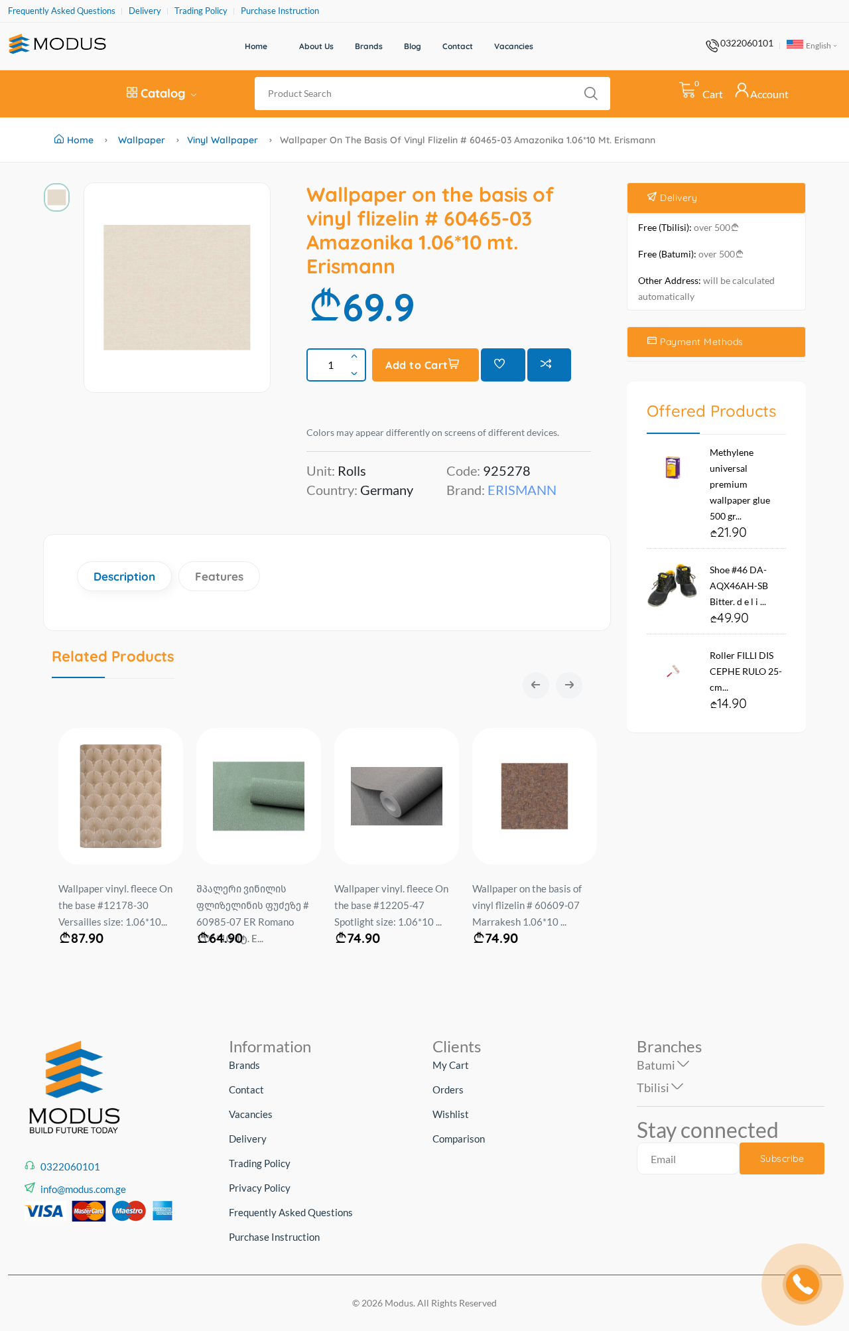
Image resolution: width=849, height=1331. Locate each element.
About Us (316, 46)
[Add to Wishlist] (503, 365)
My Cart (450, 1065)
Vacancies (513, 46)
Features (219, 576)
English (817, 45)
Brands (369, 46)
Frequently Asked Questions (61, 11)
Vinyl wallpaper (222, 140)
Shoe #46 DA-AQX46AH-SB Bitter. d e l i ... (739, 585)
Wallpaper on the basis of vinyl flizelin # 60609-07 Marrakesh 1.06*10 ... (527, 905)
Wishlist (450, 1114)
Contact (457, 46)
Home (256, 46)
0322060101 (746, 43)
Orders (448, 1089)
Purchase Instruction (280, 11)
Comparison (458, 1139)
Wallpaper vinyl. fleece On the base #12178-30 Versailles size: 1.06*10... (115, 905)
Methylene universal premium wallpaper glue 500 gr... (740, 484)
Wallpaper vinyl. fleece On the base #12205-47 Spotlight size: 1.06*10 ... (391, 905)
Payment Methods (700, 342)
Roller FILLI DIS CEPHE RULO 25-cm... (746, 671)
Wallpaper (141, 140)
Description (124, 576)
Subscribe (782, 1158)
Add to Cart (416, 365)
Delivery (145, 11)
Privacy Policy (260, 1188)
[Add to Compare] (549, 365)
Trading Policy (201, 11)
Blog (412, 46)
